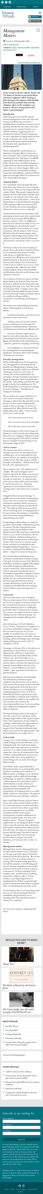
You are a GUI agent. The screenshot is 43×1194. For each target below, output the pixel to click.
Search (2, 2)
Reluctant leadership (14, 1038)
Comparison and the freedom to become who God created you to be (21, 1093)
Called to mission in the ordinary (18, 1071)
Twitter (9, 2)
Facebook (6, 2)
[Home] (7, 14)
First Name (8, 1124)
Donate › (35, 17)
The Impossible (12, 1030)
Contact (20, 1192)
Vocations (7, 7)
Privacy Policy (21, 1189)
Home (6, 1189)
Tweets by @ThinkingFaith (14, 1055)
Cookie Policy (32, 1189)
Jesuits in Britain (32, 1170)
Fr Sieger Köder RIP (13, 1034)
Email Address (9, 1118)
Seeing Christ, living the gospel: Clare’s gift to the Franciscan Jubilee (21, 1043)
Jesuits (35, 7)
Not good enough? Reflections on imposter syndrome (22, 1083)
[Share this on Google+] (31, 56)
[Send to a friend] (39, 55)
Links (12, 1189)
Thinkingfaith (21, 7)
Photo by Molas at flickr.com (29, 62)
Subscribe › (36, 21)
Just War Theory (12, 1026)
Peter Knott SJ (14, 44)
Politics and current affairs (20, 47)
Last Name (7, 1130)
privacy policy (14, 1161)
